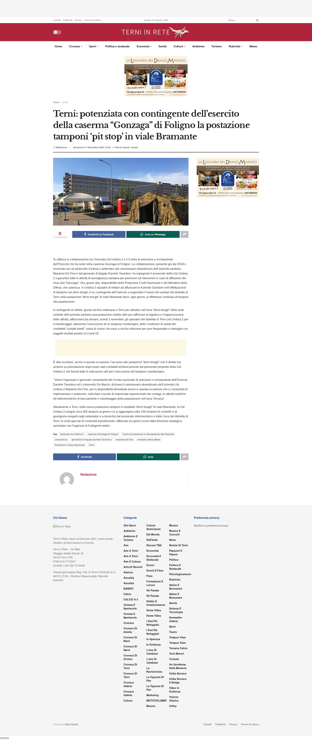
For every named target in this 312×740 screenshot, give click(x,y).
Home (58, 46)
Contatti (57, 19)
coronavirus (61, 490)
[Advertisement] (156, 8)
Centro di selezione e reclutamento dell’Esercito (148, 484)
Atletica (128, 726)
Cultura (178, 46)
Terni (91, 495)
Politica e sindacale (117, 46)
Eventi (150, 718)
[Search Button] (256, 20)
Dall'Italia (152, 693)
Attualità (129, 731)
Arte (126, 698)
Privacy (78, 19)
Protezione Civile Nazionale (70, 495)
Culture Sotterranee (153, 680)
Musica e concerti (174, 686)
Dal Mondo (153, 688)
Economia (143, 46)
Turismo (216, 46)
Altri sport (130, 679)
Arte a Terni (131, 704)
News (172, 693)
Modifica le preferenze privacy (211, 679)
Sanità (162, 46)
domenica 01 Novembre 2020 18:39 (91, 198)
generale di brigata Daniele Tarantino (92, 490)
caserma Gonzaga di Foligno (103, 484)
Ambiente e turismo (131, 691)
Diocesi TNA (154, 698)
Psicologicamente (180, 727)
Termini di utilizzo (92, 19)
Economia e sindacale (153, 711)
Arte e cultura (132, 715)
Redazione (61, 198)
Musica (173, 679)
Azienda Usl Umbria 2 (72, 484)
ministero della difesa (148, 490)
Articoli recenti (122, 198)
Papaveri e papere (175, 705)
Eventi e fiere (154, 724)
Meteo (253, 46)
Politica (173, 713)
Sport (92, 46)
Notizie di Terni (178, 698)
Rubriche (234, 46)
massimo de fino (124, 490)
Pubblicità (68, 19)
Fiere (149, 729)
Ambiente (198, 46)
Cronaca (74, 46)
